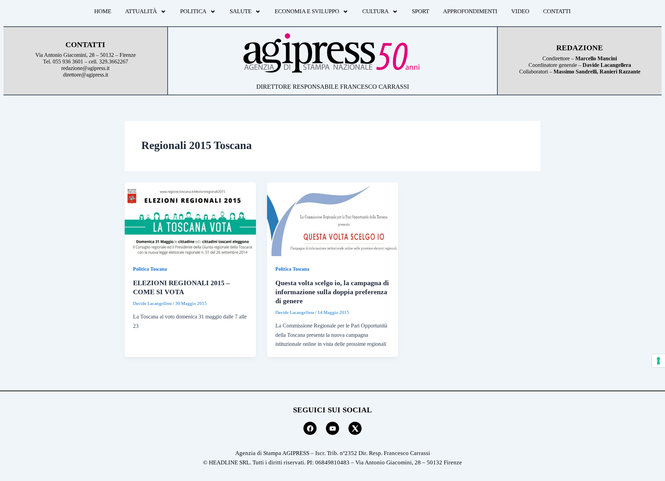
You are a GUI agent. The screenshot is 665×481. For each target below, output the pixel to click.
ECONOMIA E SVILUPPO (307, 11)
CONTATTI (557, 11)
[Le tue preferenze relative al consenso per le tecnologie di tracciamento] (658, 360)
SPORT (420, 11)
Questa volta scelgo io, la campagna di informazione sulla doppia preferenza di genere (332, 292)
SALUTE (240, 11)
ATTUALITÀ (141, 11)
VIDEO (520, 11)
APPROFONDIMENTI (470, 11)
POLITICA (193, 11)
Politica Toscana (150, 269)
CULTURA (375, 11)
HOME (102, 11)
